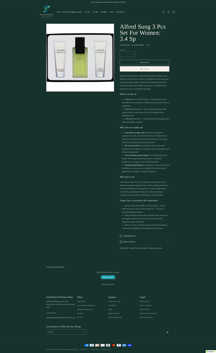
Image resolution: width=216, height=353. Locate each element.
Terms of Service (145, 305)
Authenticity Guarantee (148, 313)
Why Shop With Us (146, 317)
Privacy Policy (144, 301)
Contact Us (112, 305)
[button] (163, 11)
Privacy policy (95, 349)
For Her (80, 317)
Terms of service (106, 349)
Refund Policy (145, 309)
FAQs (110, 309)
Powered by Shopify (72, 349)
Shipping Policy (114, 313)
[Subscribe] (84, 332)
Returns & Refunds (115, 317)
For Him (80, 313)
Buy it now (144, 69)
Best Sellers (81, 301)
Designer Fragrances (84, 309)
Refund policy (85, 349)
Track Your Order (114, 301)
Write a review (108, 277)
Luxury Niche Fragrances (86, 305)
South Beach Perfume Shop (59, 349)
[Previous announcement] (46, 2)
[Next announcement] (169, 2)
